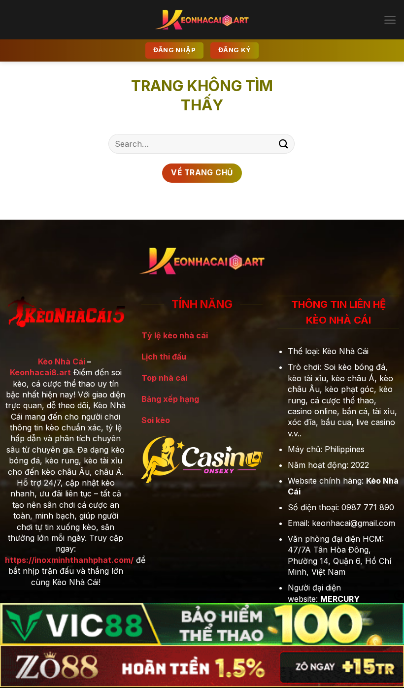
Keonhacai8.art (40, 372)
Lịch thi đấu (163, 356)
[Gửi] (284, 143)
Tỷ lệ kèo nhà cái (174, 335)
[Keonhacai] (202, 19)
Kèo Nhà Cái (61, 361)
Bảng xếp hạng (170, 399)
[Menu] (390, 20)
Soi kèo (155, 420)
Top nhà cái (164, 378)
